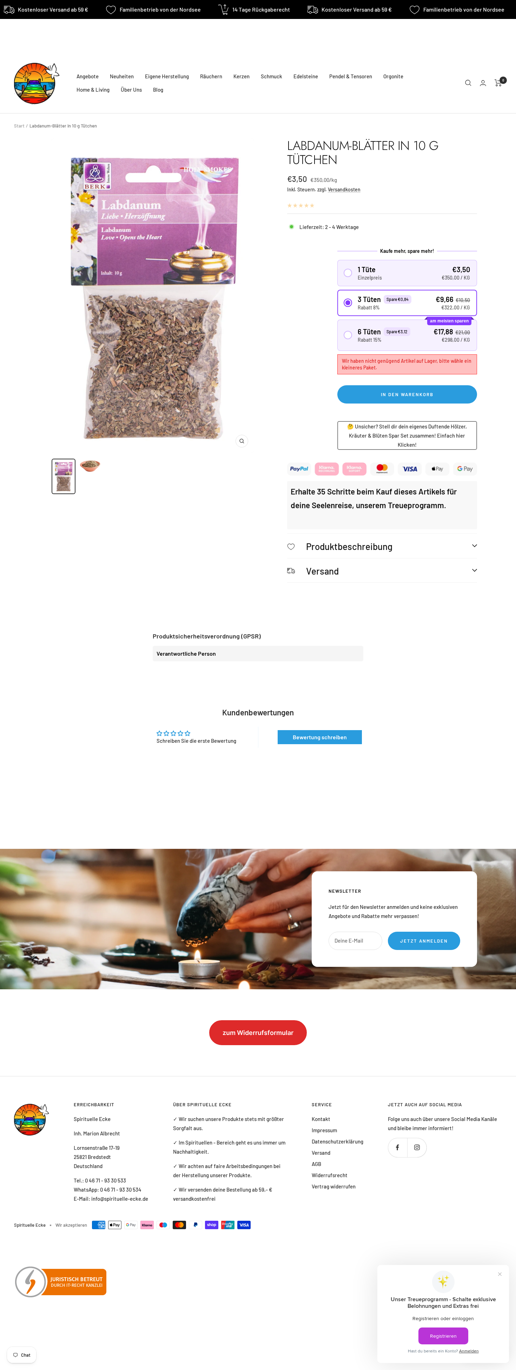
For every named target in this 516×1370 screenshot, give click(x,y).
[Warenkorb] (498, 82)
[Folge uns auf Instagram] (416, 1147)
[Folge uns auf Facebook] (397, 1147)
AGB (316, 1164)
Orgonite (393, 76)
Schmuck (271, 76)
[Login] (483, 83)
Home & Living (93, 89)
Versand (321, 1152)
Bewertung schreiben (320, 737)
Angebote (88, 76)
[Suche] (468, 83)
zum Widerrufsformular (258, 1032)
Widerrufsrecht (330, 1175)
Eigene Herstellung (167, 76)
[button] (407, 273)
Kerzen (241, 76)
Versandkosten (344, 189)
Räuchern (211, 76)
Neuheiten (122, 76)
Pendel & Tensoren (350, 76)
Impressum (324, 1130)
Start (19, 126)
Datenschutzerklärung (337, 1141)
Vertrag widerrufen (334, 1186)
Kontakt (321, 1119)
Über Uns (131, 89)
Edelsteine (305, 76)
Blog (158, 89)
